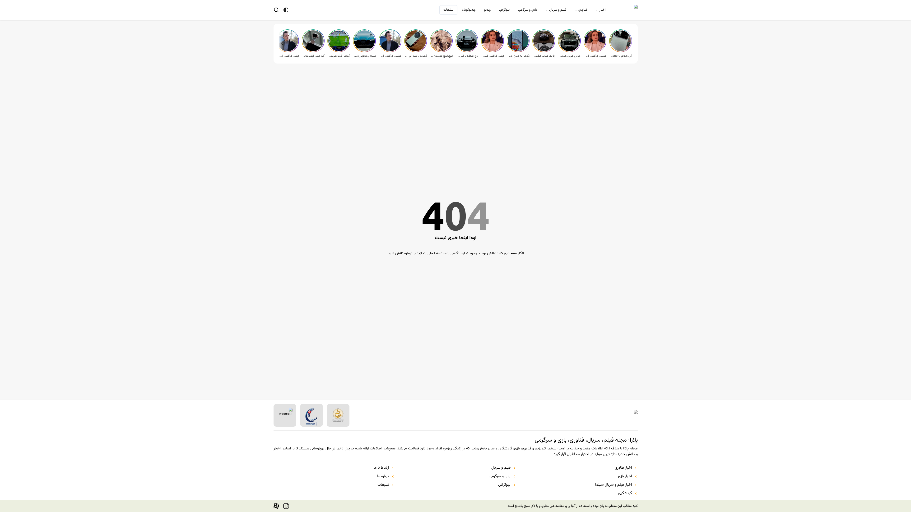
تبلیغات (448, 10)
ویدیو (487, 10)
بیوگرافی (504, 10)
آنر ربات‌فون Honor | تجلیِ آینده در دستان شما (621, 56)
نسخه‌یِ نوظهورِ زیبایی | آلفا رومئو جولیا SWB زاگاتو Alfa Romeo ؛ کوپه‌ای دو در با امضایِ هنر (365, 56)
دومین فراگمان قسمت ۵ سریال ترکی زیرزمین (595, 56)
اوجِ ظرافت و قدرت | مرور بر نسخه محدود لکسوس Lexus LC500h (467, 56)
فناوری (582, 10)
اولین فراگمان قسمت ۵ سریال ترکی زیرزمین (493, 56)
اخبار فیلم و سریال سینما (613, 485)
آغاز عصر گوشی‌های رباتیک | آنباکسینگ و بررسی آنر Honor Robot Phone (314, 56)
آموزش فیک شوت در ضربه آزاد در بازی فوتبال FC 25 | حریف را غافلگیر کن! (339, 56)
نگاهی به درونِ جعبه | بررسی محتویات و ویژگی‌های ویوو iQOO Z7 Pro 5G (519, 56)
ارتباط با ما (381, 468)
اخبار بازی (625, 476)
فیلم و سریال (557, 10)
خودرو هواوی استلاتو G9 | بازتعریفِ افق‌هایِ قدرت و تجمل (570, 56)
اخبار (602, 10)
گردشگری (625, 493)
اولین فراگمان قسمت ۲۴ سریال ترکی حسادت (288, 56)
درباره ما (383, 476)
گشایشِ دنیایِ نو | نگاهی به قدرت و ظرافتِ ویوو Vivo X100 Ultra (416, 56)
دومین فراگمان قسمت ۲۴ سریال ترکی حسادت (390, 56)
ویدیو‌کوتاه (468, 10)
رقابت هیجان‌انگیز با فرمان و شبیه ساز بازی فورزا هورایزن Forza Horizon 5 (544, 56)
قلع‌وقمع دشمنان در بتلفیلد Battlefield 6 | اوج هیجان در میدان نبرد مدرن (442, 56)
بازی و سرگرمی (527, 10)
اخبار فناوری (623, 468)
